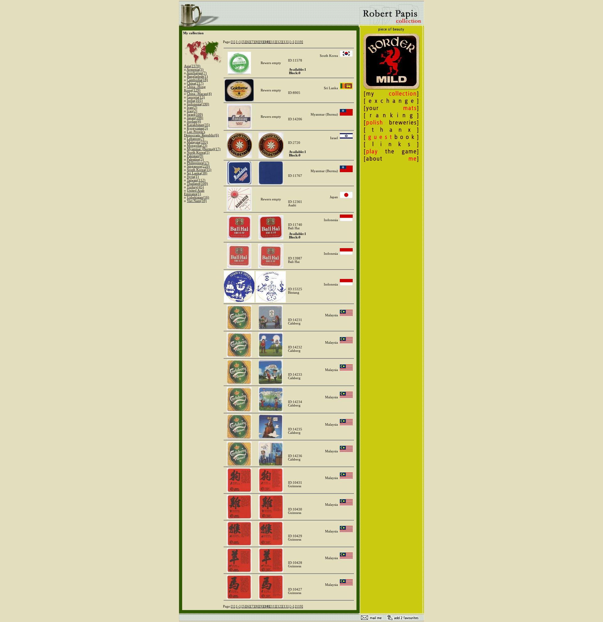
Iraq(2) (192, 111)
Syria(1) (193, 176)
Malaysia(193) (197, 142)
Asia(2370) (192, 66)
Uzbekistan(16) (198, 197)
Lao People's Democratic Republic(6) (201, 133)
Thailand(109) (197, 183)
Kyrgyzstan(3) (197, 128)
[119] (299, 42)
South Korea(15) (199, 170)
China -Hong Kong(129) (195, 88)
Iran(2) (192, 107)
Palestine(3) (195, 159)
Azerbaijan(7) (197, 73)
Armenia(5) (195, 69)
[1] (233, 42)
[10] (266, 42)
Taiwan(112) (196, 180)
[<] (238, 42)
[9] (261, 42)
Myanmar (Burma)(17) (203, 149)
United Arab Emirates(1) (194, 192)
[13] (285, 42)
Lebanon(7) (195, 138)
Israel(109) (195, 114)
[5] (244, 42)
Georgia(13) (196, 97)
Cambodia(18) (197, 80)
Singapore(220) (198, 166)
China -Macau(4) (199, 93)
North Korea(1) (198, 152)
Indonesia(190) (198, 104)
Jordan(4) (194, 121)
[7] (252, 42)
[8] (257, 42)
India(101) (195, 100)
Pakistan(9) (195, 156)
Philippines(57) (198, 163)
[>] (292, 42)
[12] (279, 42)
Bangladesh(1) (197, 76)
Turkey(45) (195, 187)
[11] (273, 42)
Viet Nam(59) (197, 201)
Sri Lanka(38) (197, 173)
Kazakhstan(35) (198, 125)
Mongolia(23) (197, 145)
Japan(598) (195, 118)
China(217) (195, 83)
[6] (248, 42)
